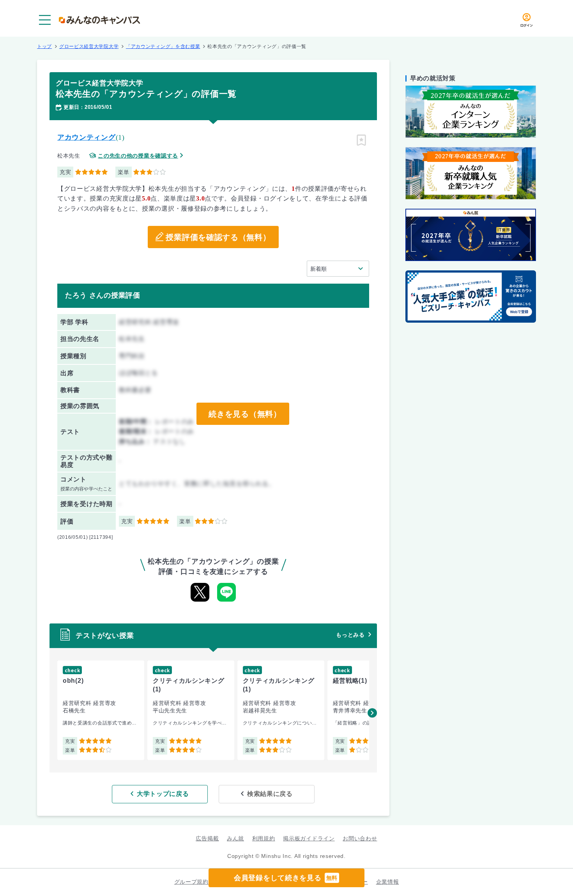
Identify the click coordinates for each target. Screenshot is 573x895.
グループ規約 (191, 882)
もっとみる (350, 635)
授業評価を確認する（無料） (218, 237)
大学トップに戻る (163, 793)
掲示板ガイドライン (308, 838)
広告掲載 (207, 838)
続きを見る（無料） (245, 414)
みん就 (235, 838)
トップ (44, 46)
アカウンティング (86, 137)
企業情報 (387, 882)
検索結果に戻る (270, 793)
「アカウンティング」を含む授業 (163, 46)
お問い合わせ (360, 838)
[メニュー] (45, 20)
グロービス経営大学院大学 (88, 46)
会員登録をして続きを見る (286, 878)
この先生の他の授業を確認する (138, 156)
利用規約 (263, 838)
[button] (372, 712)
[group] (100, 710)
